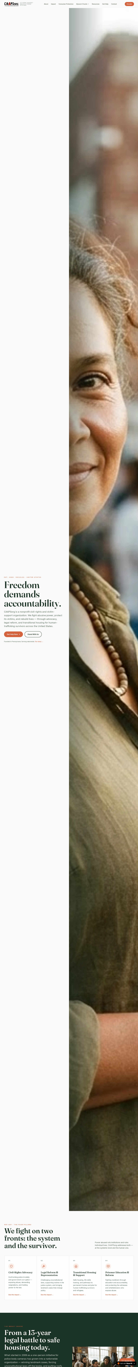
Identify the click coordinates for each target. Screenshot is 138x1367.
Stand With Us (33, 634)
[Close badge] (134, 1363)
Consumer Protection (66, 4)
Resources (95, 4)
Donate (129, 4)
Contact (114, 4)
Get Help (105, 4)
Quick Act (128, 1361)
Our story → (39, 641)
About (46, 4)
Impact (53, 4)
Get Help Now (12, 634)
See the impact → (14, 1295)
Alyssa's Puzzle (81, 4)
